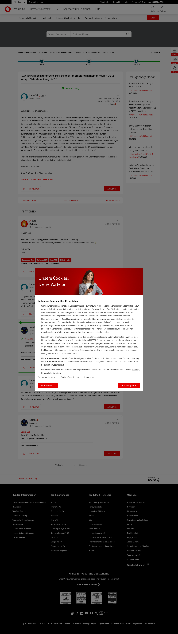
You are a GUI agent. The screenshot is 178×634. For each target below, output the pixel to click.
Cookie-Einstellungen (70, 377)
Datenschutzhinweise (47, 377)
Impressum (89, 377)
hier (79, 312)
